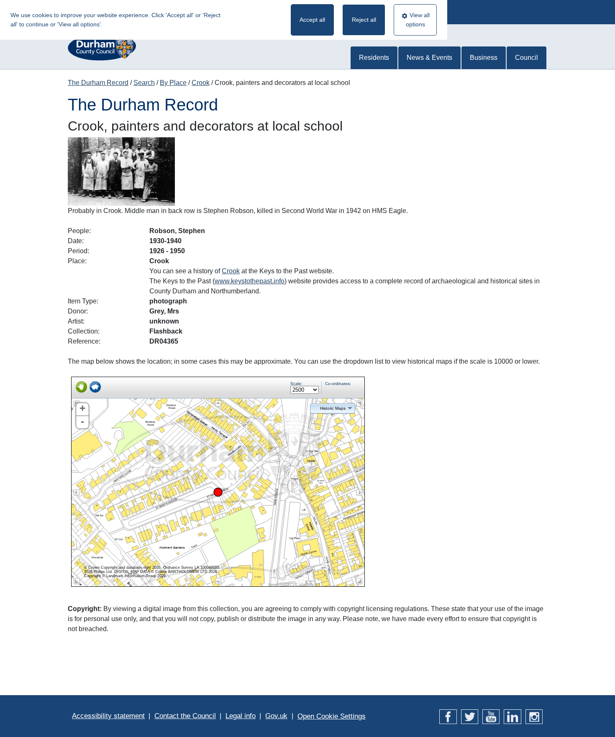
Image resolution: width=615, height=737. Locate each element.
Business (483, 57)
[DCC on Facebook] (448, 715)
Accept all (312, 19)
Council (526, 57)
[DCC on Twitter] (469, 715)
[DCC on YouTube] (491, 715)
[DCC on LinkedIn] (512, 715)
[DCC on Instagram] (534, 715)
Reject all (364, 19)
